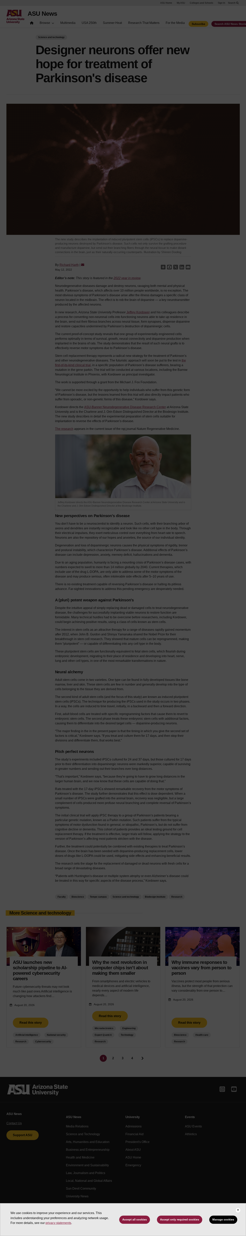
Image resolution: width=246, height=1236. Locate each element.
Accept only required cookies (179, 1219)
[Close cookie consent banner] (238, 1210)
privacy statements (58, 1223)
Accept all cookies (134, 1219)
